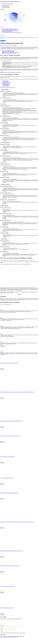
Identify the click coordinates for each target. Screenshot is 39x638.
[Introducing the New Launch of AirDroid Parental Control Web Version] (19, 410)
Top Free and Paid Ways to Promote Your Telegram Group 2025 (12, 32)
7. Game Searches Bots (5, 85)
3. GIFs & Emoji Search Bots (6, 82)
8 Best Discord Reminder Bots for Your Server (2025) (10, 30)
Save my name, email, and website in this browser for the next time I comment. (13, 632)
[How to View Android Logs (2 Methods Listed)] (19, 449)
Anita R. (1, 397)
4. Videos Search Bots (5, 83)
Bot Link (4, 96)
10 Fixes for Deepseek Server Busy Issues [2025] (9, 29)
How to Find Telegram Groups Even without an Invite (12, 72)
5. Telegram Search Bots (6, 84)
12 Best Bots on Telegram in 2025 (10, 87)
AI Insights (14, 45)
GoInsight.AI (2, 287)
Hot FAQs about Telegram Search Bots (9, 53)
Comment (2, 625)
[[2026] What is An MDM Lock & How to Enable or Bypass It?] (19, 431)
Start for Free (19, 294)
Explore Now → (2, 40)
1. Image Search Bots (5, 80)
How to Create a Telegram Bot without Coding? (10, 52)
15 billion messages (7, 47)
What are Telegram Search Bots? (8, 50)
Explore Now (2, 9)
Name (1, 627)
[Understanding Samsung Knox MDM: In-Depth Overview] (19, 359)
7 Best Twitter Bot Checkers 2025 (7, 31)
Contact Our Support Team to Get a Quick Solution (16, 636)
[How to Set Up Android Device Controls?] (19, 470)
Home (1, 637)
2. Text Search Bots (5, 81)
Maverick (1, 368)
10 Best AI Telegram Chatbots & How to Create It (9, 28)
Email (1, 629)
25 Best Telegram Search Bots (8, 51)
